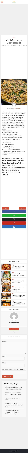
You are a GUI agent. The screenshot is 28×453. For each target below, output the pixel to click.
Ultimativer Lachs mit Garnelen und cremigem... (18, 274)
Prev (6, 208)
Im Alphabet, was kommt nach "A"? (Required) (14, 369)
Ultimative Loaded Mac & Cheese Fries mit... (18, 267)
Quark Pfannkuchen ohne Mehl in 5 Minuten (18, 281)
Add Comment (10, 45)
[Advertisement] (14, 20)
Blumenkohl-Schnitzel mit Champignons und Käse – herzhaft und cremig (11, 412)
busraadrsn (19, 45)
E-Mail (4, 363)
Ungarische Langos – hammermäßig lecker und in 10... (18, 304)
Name (4, 356)
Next (22, 208)
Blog (14, 37)
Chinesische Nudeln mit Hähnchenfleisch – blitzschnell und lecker (14, 405)
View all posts (14, 329)
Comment (4, 341)
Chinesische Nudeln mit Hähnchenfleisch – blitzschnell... (17, 289)
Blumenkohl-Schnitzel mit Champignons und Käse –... (18, 296)
